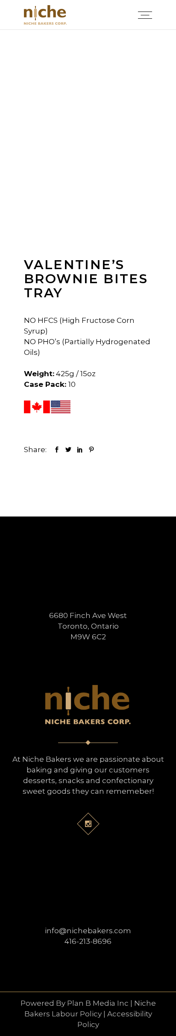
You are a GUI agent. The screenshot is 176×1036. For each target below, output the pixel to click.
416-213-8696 (88, 941)
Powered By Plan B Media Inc (75, 1003)
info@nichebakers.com (88, 930)
